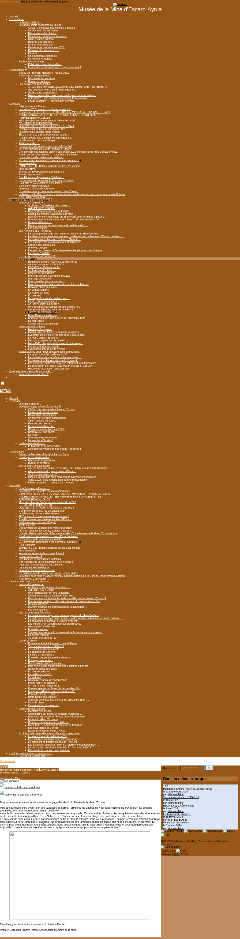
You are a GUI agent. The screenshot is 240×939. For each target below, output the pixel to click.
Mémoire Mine (12, 778)
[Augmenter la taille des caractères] (21, 794)
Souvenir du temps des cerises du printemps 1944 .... (58, 318)
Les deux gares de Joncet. (43, 346)
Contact (198, 831)
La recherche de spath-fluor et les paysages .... (55, 357)
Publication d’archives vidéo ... (45, 64)
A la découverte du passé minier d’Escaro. (52, 89)
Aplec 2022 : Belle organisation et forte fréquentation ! (58, 98)
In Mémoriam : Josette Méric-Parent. (39, 131)
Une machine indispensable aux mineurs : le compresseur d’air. (64, 219)
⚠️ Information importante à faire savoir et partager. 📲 (50, 160)
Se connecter (7, 761)
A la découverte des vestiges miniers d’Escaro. (45, 137)
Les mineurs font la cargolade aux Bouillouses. (54, 242)
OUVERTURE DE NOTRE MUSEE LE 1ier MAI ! (46, 126)
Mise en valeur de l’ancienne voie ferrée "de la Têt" (47, 120)
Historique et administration (34, 75)
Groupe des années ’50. (42, 244)
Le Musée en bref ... (30, 22)
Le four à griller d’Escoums (43, 337)
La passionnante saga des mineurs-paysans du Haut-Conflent (63, 233)
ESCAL (176, 854)
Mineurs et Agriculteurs (41, 273)
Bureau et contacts (39, 81)
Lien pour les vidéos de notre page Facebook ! (54, 67)
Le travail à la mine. (31, 202)
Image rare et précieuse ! (42, 301)
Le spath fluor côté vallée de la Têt (47, 354)
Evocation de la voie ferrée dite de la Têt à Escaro (56, 334)
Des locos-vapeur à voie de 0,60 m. (48, 340)
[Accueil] (120, 4)
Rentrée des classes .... (41, 41)
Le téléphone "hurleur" (40, 58)
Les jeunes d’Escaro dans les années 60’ (51, 309)
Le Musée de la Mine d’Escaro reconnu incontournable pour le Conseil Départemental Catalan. (72, 194)
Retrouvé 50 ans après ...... (43, 50)
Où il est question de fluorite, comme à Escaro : (45, 148)
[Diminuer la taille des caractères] (20, 787)
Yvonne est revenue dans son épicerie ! (41, 171)
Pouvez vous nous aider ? (34, 374)
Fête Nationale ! (28, 163)
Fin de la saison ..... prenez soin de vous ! (51, 100)
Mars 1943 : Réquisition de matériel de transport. (55, 343)
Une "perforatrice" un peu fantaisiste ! (49, 211)
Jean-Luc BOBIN (177, 819)
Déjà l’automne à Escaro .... (34, 106)
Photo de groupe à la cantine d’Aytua (49, 275)
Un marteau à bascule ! (41, 44)
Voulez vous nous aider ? (42, 92)
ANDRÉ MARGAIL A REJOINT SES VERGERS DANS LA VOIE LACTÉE (60, 114)
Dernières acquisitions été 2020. (46, 47)
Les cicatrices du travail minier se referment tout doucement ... (63, 363)
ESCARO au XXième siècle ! (44, 267)
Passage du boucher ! (40, 278)
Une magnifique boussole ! (43, 55)
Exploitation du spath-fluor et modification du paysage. (49, 351)
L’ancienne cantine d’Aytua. (34, 185)
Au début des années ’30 (42, 256)
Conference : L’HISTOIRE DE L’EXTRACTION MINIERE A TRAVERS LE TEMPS (64, 112)
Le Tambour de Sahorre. (42, 270)
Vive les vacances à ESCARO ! (46, 264)
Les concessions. (38, 227)
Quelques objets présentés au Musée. (40, 24)
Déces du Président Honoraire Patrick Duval (44, 72)
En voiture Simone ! (39, 289)
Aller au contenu (9, 1)
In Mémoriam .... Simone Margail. (37, 140)
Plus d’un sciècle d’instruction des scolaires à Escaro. (58, 284)
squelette (217, 831)
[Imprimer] (9, 781)
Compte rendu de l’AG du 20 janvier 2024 (42, 129)
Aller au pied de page (56, 1)
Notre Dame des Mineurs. (42, 315)
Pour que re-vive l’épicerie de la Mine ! (40, 182)
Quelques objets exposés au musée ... (31, 371)
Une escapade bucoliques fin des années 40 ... (54, 306)
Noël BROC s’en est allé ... (34, 197)
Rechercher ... (171, 768)
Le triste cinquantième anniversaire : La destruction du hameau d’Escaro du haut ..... (76, 236)
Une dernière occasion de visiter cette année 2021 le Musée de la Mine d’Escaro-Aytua (68, 151)
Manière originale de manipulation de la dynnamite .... (58, 225)
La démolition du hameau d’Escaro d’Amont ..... (54, 239)
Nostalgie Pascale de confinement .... (49, 298)
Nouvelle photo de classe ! (43, 287)
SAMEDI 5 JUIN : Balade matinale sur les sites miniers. (50, 166)
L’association (18, 69)
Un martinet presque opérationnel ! (47, 36)
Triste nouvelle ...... (29, 143)
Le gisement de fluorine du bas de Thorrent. (53, 360)
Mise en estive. (27, 168)
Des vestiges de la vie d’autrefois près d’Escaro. (46, 180)
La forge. (33, 53)
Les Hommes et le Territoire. (35, 230)
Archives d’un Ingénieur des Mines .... (49, 205)
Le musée (16, 19)
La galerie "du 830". (39, 253)
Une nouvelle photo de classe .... (46, 281)
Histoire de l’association (41, 78)
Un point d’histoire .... (40, 222)
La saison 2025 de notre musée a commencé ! (45, 109)
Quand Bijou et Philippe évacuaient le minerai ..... (55, 332)
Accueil (13, 16)
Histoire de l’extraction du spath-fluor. (49, 368)
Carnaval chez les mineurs (43, 323)
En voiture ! (34, 295)
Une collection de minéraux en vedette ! (41, 157)
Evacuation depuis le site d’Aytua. (47, 348)
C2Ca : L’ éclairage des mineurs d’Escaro (51, 27)
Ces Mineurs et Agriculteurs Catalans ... (41, 177)
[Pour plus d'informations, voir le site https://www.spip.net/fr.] (181, 850)
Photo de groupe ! (38, 247)
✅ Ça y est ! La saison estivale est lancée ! (44, 134)
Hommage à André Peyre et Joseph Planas (52, 261)
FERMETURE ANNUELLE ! (34, 117)
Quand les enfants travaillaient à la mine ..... (52, 213)
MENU (5, 391)
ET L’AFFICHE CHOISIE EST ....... (38, 123)
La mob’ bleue (36, 320)
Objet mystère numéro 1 (42, 39)
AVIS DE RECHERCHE (41, 208)
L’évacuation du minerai (32, 326)
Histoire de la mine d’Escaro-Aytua (30, 199)
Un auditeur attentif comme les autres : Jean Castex (48, 191)
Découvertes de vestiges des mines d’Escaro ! (45, 146)
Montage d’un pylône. (40, 329)
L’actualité (14, 103)
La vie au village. (28, 258)
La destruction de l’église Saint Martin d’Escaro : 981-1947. (61, 365)
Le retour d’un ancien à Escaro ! (37, 188)
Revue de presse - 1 (30, 174)
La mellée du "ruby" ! (40, 292)
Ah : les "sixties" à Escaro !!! (44, 303)
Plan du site (177, 831)
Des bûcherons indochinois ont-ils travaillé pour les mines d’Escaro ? (67, 216)
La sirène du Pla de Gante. (43, 30)
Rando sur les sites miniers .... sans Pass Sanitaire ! (48, 154)
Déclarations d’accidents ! (42, 33)
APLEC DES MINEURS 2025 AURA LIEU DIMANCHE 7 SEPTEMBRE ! (68, 86)
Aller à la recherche (31, 1)
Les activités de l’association (35, 84)
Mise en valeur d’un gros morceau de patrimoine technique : (62, 95)
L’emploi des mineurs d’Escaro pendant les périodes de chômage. (65, 250)
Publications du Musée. (32, 61)
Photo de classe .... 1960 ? (43, 312)
